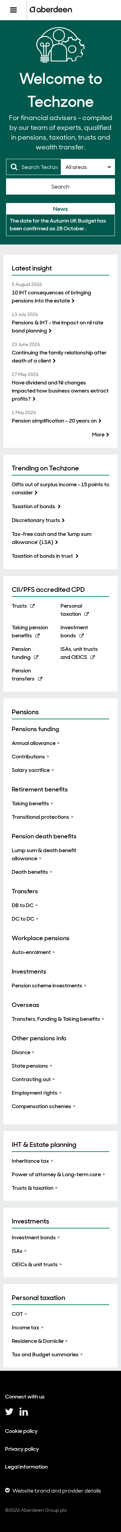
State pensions (30, 1065)
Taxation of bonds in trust (43, 555)
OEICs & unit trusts (35, 1264)
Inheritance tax (30, 1160)
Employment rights (34, 1092)
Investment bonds (34, 1237)
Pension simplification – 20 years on (54, 420)
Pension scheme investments (47, 985)
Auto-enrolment (31, 952)
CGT (17, 1314)
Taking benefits (30, 803)
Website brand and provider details (56, 1490)
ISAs (17, 1250)
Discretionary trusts (36, 520)
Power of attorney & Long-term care (56, 1174)
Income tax (25, 1327)
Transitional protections (40, 816)
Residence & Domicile (38, 1341)
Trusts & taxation (32, 1187)
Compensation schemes (41, 1106)
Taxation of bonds (34, 506)
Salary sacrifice (31, 770)
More (98, 434)
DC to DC (23, 918)
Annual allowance (33, 743)
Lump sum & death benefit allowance (44, 854)
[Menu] (13, 10)
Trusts (19, 605)
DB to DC (23, 905)
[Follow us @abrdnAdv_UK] (9, 1414)
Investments (30, 1221)
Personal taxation (38, 1297)
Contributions (28, 756)
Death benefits (30, 871)
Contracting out (31, 1079)
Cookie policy (21, 1431)
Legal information (26, 1466)
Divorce (21, 1052)
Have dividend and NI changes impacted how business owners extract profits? (60, 390)
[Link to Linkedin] (23, 1414)
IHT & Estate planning (44, 1144)
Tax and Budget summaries (45, 1354)
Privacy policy (22, 1448)
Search (60, 186)
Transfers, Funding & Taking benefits (56, 1018)
